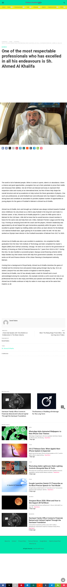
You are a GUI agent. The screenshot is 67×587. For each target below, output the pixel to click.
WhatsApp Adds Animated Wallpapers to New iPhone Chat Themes (45, 432)
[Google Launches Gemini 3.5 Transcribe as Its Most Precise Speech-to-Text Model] (14, 485)
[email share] (13, 148)
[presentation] (62, 406)
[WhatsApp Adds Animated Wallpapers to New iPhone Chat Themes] (14, 433)
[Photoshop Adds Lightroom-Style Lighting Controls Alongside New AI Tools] (14, 468)
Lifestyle (35, 7)
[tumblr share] (46, 585)
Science (31, 496)
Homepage (4, 41)
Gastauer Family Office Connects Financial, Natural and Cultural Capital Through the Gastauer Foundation (15, 414)
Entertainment (18, 7)
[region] (33, 24)
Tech (28, 7)
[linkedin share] (20, 148)
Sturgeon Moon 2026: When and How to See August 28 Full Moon (44, 502)
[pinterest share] (17, 148)
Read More (47, 437)
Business (16, 41)
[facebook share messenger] (6, 148)
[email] (15, 585)
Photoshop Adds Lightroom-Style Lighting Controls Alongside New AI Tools (46, 467)
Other (61, 7)
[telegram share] (34, 148)
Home (3, 7)
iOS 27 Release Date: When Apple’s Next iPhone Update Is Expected (44, 450)
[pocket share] (41, 148)
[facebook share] (3, 148)
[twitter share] (10, 148)
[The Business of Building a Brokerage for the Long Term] (46, 401)
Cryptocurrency (52, 7)
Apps (30, 427)
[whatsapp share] (24, 148)
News (9, 7)
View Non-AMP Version (38, 548)
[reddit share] (27, 148)
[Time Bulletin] (33, 2)
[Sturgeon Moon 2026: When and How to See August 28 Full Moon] (14, 502)
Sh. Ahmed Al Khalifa (8, 348)
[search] (64, 3)
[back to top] (63, 580)
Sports (44, 7)
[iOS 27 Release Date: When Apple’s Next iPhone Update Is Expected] (14, 450)
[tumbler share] (31, 148)
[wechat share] (38, 148)
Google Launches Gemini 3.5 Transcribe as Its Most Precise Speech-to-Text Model (46, 484)
